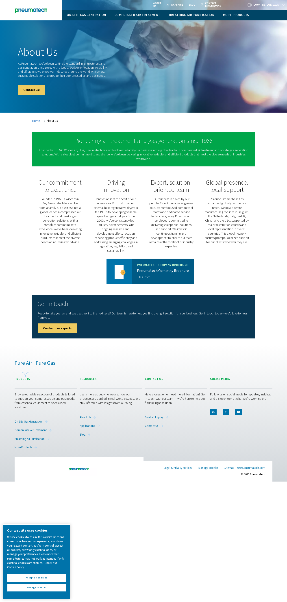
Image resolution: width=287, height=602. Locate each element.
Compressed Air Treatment (137, 15)
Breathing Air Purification (191, 15)
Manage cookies (208, 468)
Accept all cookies (36, 577)
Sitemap (229, 468)
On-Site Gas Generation (86, 15)
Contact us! (31, 89)
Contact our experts (57, 328)
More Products (236, 15)
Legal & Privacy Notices (178, 468)
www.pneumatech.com (251, 468)
